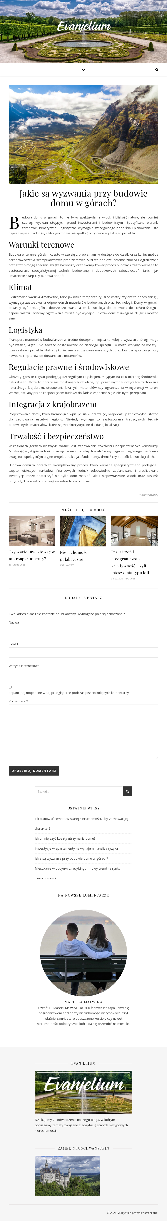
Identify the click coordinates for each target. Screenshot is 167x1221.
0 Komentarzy (148, 495)
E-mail (13, 644)
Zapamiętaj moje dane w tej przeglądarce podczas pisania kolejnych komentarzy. (69, 692)
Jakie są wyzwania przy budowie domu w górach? (71, 858)
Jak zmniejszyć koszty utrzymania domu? (65, 838)
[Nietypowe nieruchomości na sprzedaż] (83, 31)
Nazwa (14, 622)
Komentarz (18, 701)
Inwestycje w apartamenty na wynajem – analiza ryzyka (76, 848)
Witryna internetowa (24, 665)
